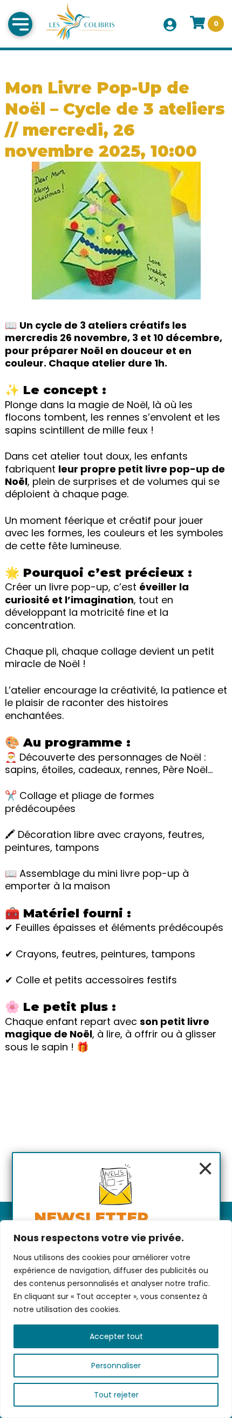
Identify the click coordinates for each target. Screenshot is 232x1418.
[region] (116, 1319)
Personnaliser (116, 1365)
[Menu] (20, 24)
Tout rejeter (116, 1394)
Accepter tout (116, 1336)
